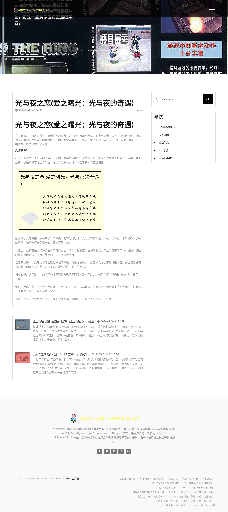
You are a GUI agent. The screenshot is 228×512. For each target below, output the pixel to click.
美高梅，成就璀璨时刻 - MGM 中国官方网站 (191, 505)
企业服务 (164, 150)
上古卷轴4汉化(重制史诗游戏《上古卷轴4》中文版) (63, 321)
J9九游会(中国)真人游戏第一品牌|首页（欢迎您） (186, 501)
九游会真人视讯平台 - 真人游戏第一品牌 (191, 492)
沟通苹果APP (166, 158)
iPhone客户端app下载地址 (148, 492)
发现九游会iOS (167, 126)
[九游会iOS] (35, 9)
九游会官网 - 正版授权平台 (153, 496)
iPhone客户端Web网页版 (198, 488)
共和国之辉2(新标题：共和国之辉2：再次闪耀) (61, 354)
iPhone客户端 (71, 478)
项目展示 (164, 134)
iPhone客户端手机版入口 (199, 483)
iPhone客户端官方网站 (166, 483)
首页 (83, 50)
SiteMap (208, 479)
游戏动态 (164, 142)
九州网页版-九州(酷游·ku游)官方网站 (192, 496)
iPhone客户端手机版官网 (164, 488)
